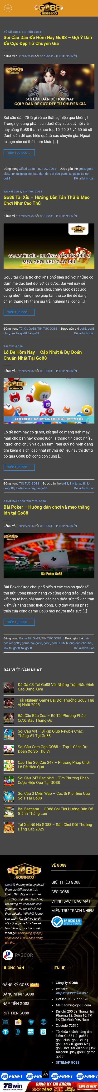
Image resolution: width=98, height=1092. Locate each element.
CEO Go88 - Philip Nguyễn (58, 56)
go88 (81, 168)
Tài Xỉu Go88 (12, 191)
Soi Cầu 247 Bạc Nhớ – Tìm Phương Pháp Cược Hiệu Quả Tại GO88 (53, 780)
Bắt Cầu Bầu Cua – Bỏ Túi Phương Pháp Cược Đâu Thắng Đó (52, 717)
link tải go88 (19, 173)
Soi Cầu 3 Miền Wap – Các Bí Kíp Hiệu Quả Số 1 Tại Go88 (54, 795)
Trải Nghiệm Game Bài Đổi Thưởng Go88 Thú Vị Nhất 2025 (56, 702)
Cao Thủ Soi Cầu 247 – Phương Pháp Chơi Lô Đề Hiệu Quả (54, 764)
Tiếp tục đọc (19, 152)
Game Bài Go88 (14, 501)
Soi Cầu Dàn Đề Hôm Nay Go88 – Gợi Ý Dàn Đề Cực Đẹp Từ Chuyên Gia (48, 40)
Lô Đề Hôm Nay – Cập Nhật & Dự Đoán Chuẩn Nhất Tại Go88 (43, 355)
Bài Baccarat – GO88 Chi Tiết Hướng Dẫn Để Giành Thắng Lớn (55, 811)
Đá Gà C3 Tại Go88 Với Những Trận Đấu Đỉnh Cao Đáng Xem (56, 686)
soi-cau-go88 (59, 173)
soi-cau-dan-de (38, 173)
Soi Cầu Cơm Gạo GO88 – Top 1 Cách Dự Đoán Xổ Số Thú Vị (53, 749)
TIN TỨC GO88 (31, 32)
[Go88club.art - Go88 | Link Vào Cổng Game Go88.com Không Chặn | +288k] (49, 8)
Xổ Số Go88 (12, 32)
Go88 (8, 885)
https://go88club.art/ (72, 993)
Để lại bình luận (84, 178)
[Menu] (8, 8)
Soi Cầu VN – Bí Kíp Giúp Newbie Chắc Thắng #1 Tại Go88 (50, 733)
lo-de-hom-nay (25, 488)
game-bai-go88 (32, 643)
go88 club (58, 643)
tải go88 (74, 173)
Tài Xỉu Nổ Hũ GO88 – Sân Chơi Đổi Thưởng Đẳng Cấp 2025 (55, 826)
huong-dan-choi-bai (79, 643)
